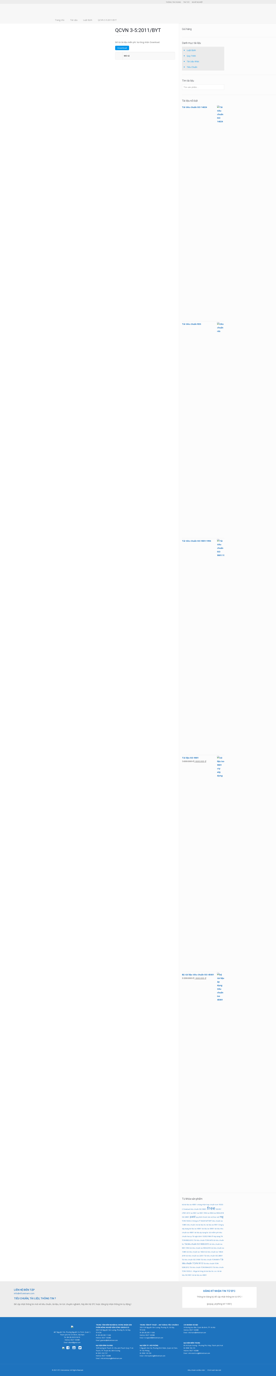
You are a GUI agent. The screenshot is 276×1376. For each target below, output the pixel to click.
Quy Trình (191, 55)
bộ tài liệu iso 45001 (189, 1205)
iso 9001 (194, 1213)
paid (192, 1216)
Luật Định (87, 20)
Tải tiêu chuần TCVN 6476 (203, 1240)
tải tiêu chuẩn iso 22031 (195, 1256)
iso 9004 (210, 1213)
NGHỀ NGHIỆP (197, 2)
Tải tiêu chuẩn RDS (70, 537)
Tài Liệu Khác (193, 61)
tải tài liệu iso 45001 (199, 1275)
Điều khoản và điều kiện (196, 1370)
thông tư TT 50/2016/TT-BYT (202, 1221)
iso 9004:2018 (219, 1213)
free (211, 1208)
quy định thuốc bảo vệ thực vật (207, 1217)
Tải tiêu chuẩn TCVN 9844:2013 (201, 1267)
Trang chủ (59, 20)
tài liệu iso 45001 (195, 1229)
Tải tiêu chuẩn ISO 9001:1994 (152, 311)
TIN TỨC (186, 2)
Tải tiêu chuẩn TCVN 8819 (210, 1260)
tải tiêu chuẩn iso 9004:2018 (200, 1248)
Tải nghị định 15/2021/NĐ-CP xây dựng (206, 1236)
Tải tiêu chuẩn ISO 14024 (111, 537)
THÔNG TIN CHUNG (173, 2)
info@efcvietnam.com (24, 1293)
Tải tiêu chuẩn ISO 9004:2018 (111, 131)
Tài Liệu (73, 20)
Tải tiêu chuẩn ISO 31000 (191, 1260)
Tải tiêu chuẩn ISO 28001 (213, 1256)
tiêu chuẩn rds (192, 1225)
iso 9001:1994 (202, 1213)
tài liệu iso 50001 (208, 1229)
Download (122, 48)
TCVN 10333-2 (187, 1221)
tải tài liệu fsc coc (210, 1271)
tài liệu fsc (202, 1225)
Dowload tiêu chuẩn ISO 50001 (194, 1209)
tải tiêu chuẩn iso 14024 (196, 1252)
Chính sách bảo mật (214, 1370)
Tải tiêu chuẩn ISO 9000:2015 (197, 1244)
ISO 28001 (185, 1217)
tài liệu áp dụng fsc (201, 1233)
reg (221, 1216)
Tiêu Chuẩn (192, 67)
